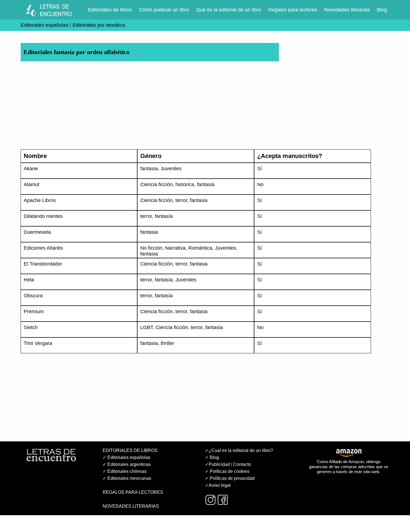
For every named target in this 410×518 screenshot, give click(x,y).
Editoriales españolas (44, 25)
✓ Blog (212, 457)
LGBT (146, 327)
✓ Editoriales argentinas (127, 464)
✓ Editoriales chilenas (124, 471)
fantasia (149, 168)
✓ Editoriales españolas (126, 457)
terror (181, 200)
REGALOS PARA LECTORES (133, 492)
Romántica (200, 248)
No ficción (151, 248)
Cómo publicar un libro (164, 10)
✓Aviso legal (218, 485)
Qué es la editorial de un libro (228, 10)
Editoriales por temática (98, 25)
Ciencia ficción (156, 184)
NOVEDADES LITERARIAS (131, 506)
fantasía (164, 216)
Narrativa (175, 248)
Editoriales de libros (110, 10)
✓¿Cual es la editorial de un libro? (239, 450)
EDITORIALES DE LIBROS (130, 450)
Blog (382, 10)
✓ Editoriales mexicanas (127, 478)
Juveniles (171, 168)
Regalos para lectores (292, 10)
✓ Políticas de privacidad (230, 478)
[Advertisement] (188, 105)
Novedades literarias (347, 10)
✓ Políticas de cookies (227, 471)
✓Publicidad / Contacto (228, 464)
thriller (167, 343)
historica (184, 184)
